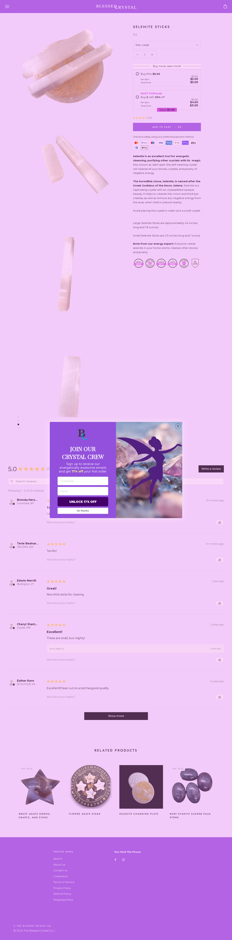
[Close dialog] (178, 426)
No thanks (83, 510)
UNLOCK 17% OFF (83, 501)
